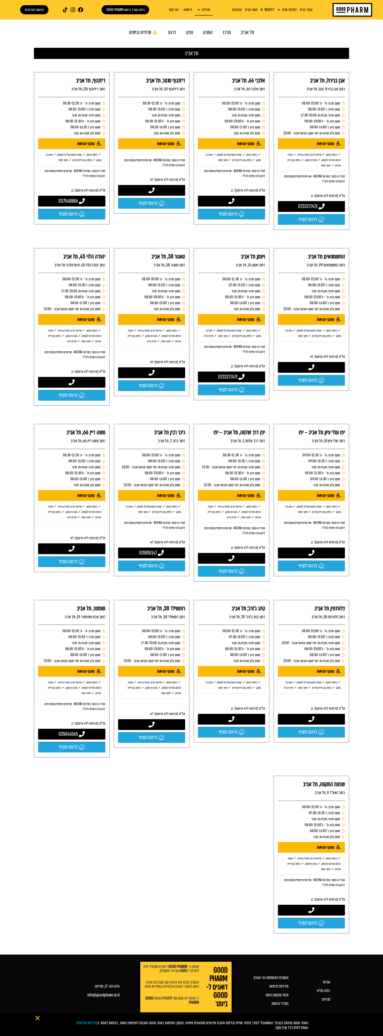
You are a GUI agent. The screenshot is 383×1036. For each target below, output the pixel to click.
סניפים (206, 9)
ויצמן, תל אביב (253, 256)
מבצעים (237, 9)
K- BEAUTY (267, 9)
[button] (311, 143)
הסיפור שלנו (289, 9)
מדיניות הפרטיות (87, 1023)
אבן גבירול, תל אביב (327, 80)
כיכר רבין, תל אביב (169, 432)
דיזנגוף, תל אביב (90, 80)
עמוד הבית (306, 9)
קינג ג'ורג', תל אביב (248, 608)
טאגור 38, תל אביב (168, 256)
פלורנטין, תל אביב (329, 608)
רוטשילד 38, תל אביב (166, 608)
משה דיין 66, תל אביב (85, 432)
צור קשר (174, 9)
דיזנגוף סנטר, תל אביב (165, 80)
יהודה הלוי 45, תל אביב (84, 256)
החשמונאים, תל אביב (326, 256)
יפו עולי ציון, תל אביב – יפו (322, 432)
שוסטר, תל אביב (91, 608)
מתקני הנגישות (325, 143)
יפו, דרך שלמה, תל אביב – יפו (239, 432)
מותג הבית (251, 9)
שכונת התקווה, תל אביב (324, 784)
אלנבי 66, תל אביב (248, 80)
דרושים (188, 9)
